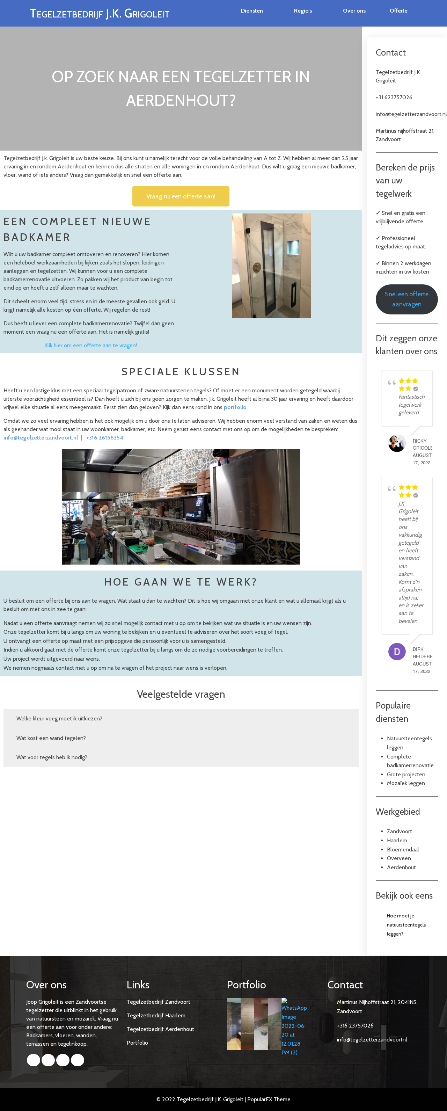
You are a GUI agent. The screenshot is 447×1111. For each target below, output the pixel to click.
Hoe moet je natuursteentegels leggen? (406, 925)
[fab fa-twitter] (48, 1060)
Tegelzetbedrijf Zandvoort (158, 1002)
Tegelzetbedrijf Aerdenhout (160, 1029)
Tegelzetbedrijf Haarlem (156, 1015)
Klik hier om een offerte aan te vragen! (90, 345)
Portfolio (137, 1042)
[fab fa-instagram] (77, 1060)
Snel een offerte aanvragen (406, 299)
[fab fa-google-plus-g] (62, 1060)
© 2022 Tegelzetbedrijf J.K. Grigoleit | (201, 1099)
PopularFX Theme (269, 1099)
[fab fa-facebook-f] (33, 1060)
